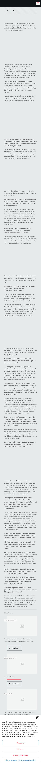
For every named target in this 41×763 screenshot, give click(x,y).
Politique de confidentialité (27, 760)
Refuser (20, 749)
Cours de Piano (9, 677)
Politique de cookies (11, 760)
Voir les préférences (20, 755)
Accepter (20, 743)
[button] (37, 718)
